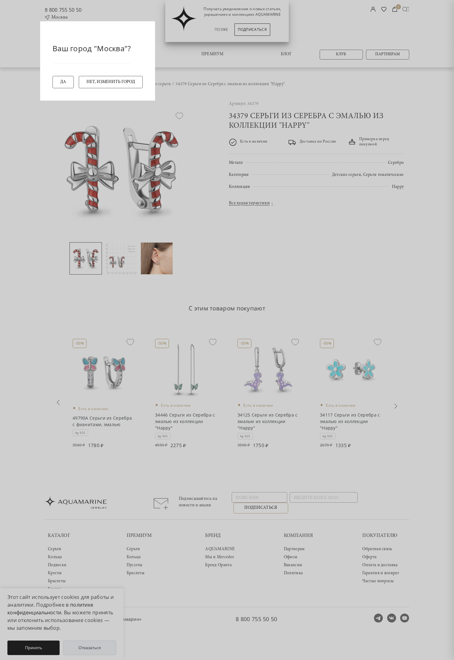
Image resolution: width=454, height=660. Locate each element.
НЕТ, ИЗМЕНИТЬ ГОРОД (110, 82)
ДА (63, 82)
